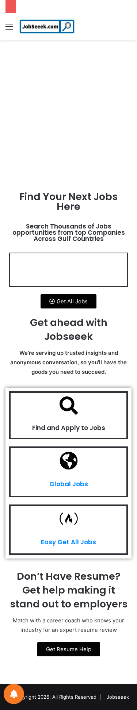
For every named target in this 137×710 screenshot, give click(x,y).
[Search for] (128, 29)
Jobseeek (118, 697)
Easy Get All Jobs (68, 542)
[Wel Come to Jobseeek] (47, 26)
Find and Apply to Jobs (68, 427)
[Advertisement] (68, 116)
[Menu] (9, 29)
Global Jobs (68, 484)
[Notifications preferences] (14, 694)
